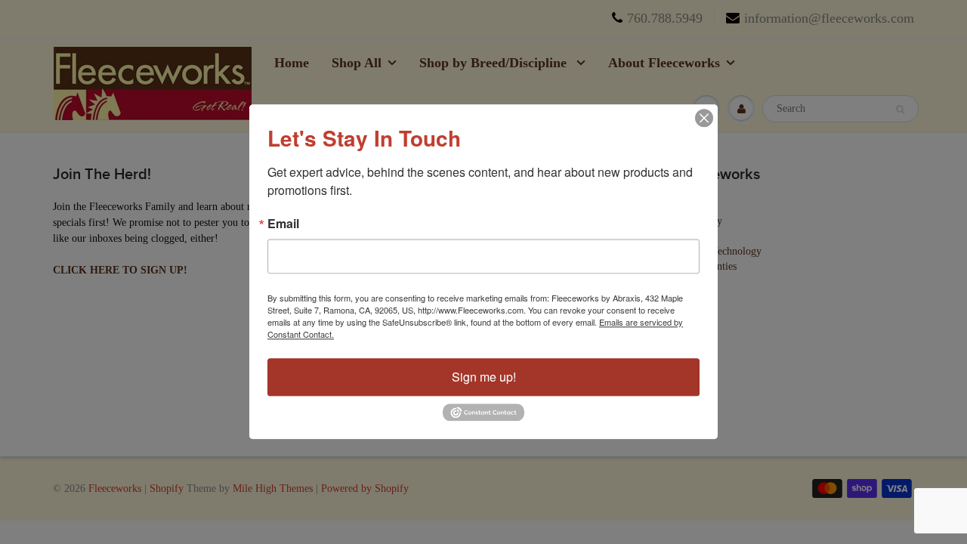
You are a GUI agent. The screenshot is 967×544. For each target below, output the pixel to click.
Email (283, 224)
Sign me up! (484, 376)
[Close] (704, 118)
